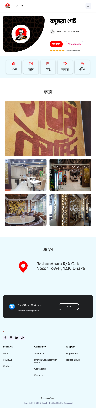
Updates (7, 366)
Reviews (7, 360)
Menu (6, 354)
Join (69, 306)
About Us (39, 354)
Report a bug (73, 360)
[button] (88, 6)
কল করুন (56, 44)
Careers (38, 375)
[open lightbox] (48, 128)
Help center (72, 354)
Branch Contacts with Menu (45, 361)
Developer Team (48, 398)
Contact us (40, 369)
